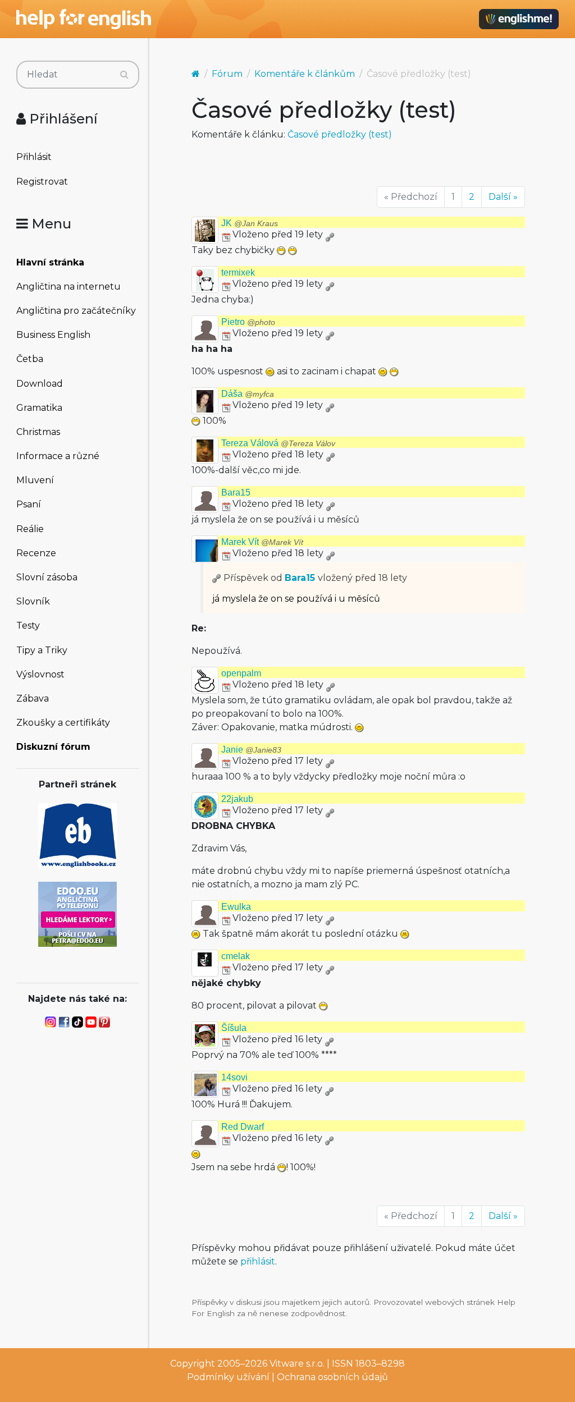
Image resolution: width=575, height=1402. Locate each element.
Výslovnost (40, 674)
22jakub (237, 799)
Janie (251, 749)
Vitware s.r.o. (297, 1363)
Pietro (248, 322)
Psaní (28, 504)
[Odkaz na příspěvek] (216, 577)
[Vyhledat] (124, 75)
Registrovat (42, 181)
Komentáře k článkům (304, 73)
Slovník (33, 601)
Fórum (227, 73)
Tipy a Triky (41, 650)
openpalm (241, 673)
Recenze (36, 553)
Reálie (30, 529)
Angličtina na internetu (68, 286)
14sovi (234, 1077)
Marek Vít (262, 542)
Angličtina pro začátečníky (76, 310)
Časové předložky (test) (340, 134)
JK (249, 223)
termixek (238, 272)
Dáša (247, 393)
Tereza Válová (278, 443)
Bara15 (235, 492)
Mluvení (35, 480)
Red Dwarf (242, 1126)
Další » (503, 196)
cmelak (235, 956)
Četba (29, 359)
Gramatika (39, 407)
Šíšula (234, 1028)
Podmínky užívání (228, 1377)
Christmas (38, 432)
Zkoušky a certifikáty (63, 722)
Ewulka (236, 906)
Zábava (32, 698)
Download (39, 383)
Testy (28, 625)
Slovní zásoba (46, 577)
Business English (53, 334)
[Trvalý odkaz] (329, 234)
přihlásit (257, 1261)
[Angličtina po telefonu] (77, 913)
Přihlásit (34, 157)
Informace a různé (57, 456)
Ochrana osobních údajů (332, 1377)
